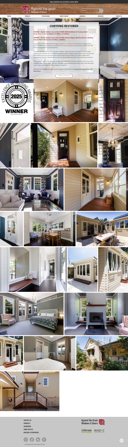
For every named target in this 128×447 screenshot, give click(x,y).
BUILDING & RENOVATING (31, 432)
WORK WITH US (28, 429)
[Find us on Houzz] (38, 439)
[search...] (101, 11)
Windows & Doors (89, 423)
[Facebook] (32, 439)
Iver (52, 69)
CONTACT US (27, 420)
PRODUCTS (27, 423)
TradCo (45, 69)
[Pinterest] (44, 439)
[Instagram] (26, 439)
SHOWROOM (27, 426)
